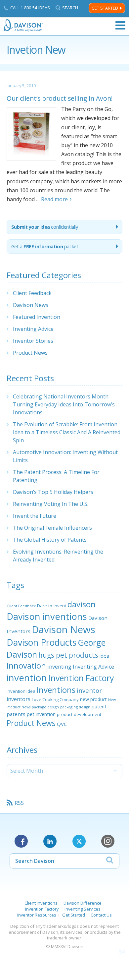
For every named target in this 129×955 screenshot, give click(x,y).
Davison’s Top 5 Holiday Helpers (53, 492)
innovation (26, 665)
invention (27, 677)
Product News (30, 352)
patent (99, 706)
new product (93, 699)
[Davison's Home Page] (23, 25)
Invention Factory (81, 678)
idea (104, 655)
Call (30, 8)
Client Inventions (41, 903)
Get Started (105, 8)
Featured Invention (36, 317)
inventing (59, 666)
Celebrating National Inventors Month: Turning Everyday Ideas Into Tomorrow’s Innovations (64, 404)
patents (16, 714)
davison (81, 604)
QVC (62, 724)
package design (45, 706)
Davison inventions (47, 616)
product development (79, 714)
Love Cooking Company (55, 699)
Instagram (107, 841)
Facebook (21, 841)
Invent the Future (34, 515)
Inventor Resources (36, 915)
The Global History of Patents (50, 539)
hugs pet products (68, 655)
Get (44, 246)
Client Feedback (32, 293)
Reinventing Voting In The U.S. (50, 503)
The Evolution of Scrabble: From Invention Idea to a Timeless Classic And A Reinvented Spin (66, 432)
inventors (18, 699)
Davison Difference (83, 903)
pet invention (41, 714)
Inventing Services (82, 909)
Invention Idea (21, 691)
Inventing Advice (33, 328)
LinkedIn (50, 841)
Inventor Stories (33, 340)
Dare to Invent (51, 606)
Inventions (56, 689)
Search (70, 8)
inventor (89, 690)
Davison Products (41, 642)
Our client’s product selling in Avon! (60, 98)
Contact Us (101, 915)
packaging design (75, 706)
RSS (19, 802)
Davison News (30, 305)
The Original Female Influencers (52, 527)
